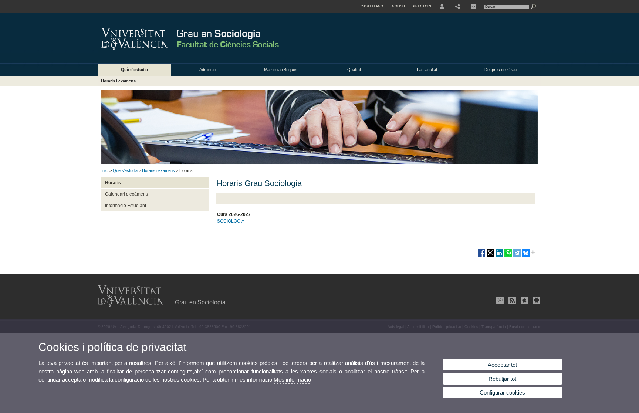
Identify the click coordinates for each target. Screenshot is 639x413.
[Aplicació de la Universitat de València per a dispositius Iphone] (523, 300)
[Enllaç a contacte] (473, 6)
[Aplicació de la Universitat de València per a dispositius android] (535, 300)
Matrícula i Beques (280, 69)
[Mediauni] (499, 300)
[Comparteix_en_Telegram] (517, 255)
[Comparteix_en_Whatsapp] (508, 255)
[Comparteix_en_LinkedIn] (499, 255)
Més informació (292, 379)
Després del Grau (500, 69)
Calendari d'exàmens (126, 194)
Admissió (207, 69)
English (397, 6)
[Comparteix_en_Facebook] (481, 255)
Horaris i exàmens (118, 81)
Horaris (113, 182)
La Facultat (427, 69)
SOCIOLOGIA (230, 221)
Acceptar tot (502, 365)
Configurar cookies (502, 392)
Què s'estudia (134, 69)
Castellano (372, 6)
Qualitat (354, 69)
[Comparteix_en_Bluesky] (525, 255)
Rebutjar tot (502, 379)
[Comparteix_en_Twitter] (490, 255)
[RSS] (511, 300)
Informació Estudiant (125, 205)
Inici (104, 170)
